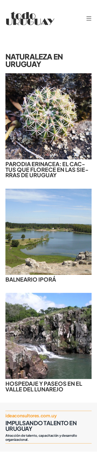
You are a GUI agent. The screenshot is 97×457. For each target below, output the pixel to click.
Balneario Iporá (30, 279)
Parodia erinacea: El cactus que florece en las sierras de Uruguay (46, 169)
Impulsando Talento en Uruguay (41, 425)
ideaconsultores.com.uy (31, 415)
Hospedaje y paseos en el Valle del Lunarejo (43, 386)
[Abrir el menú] (89, 18)
